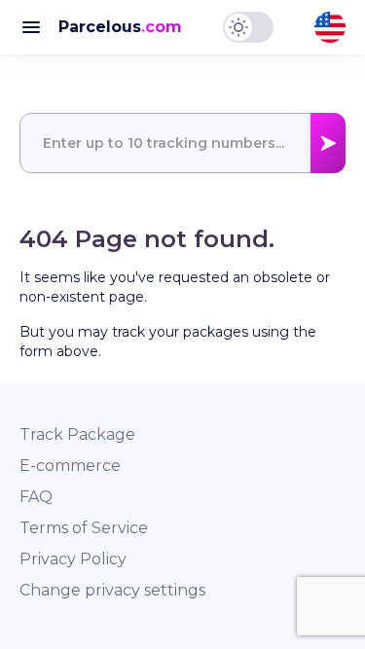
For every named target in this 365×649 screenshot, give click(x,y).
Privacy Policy (73, 559)
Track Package (77, 434)
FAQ (36, 496)
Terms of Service (83, 528)
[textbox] (182, 143)
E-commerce (70, 465)
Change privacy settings (112, 590)
